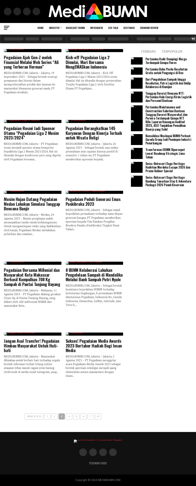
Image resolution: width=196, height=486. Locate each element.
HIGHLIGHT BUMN (75, 28)
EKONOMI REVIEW (149, 28)
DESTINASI (129, 28)
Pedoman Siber (98, 463)
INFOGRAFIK (96, 28)
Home (41, 28)
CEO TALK (113, 28)
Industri (54, 28)
